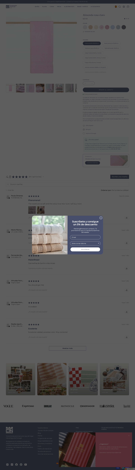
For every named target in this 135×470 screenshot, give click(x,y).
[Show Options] (99, 243)
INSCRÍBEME (85, 249)
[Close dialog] (101, 218)
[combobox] (85, 243)
